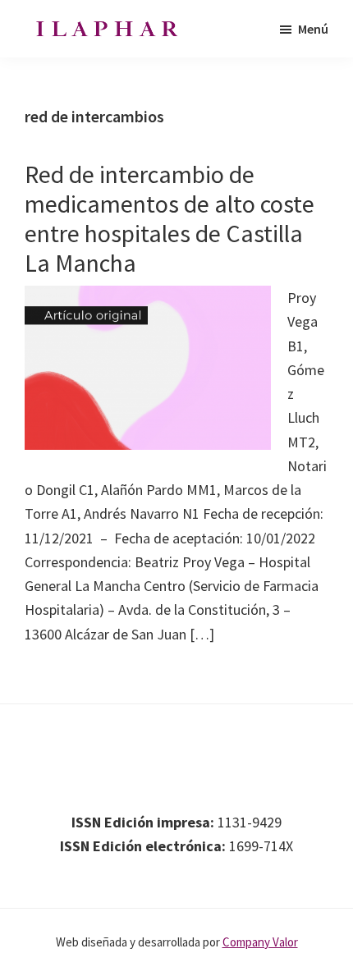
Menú (313, 29)
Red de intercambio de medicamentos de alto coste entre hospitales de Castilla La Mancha (169, 218)
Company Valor (260, 942)
